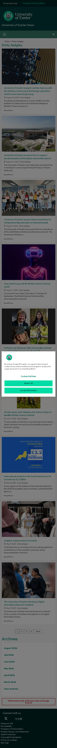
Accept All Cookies (28, 390)
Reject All (28, 383)
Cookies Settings (28, 376)
